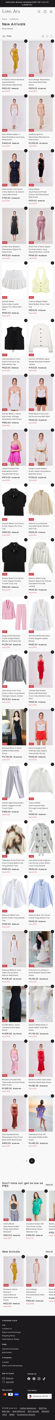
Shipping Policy (8, 1336)
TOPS (4, 1414)
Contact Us (7, 1329)
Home (4, 19)
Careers (5, 1362)
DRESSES (45, 1411)
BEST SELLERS (33, 1411)
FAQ (3, 1325)
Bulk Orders (7, 1352)
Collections (14, 19)
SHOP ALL (43, 1408)
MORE (12, 1414)
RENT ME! (6, 1411)
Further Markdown (28, 1408)
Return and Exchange (11, 1332)
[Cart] (45, 11)
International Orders (10, 1339)
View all (49, 1184)
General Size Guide (10, 1349)
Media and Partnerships (12, 1366)
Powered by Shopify (26, 1414)
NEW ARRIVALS (19, 1411)
